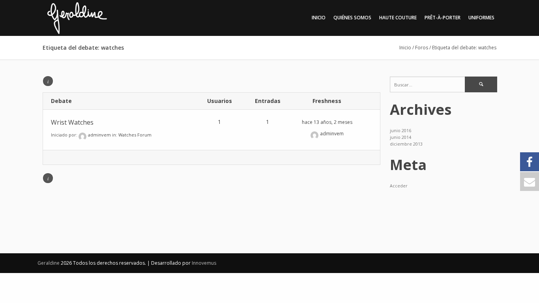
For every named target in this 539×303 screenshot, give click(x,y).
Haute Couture (398, 17)
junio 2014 (400, 137)
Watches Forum (135, 135)
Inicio (319, 17)
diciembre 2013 (406, 144)
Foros (421, 47)
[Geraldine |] (95, 18)
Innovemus (204, 263)
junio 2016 (400, 130)
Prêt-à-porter (442, 17)
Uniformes (481, 17)
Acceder (399, 186)
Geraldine (49, 263)
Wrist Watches (72, 122)
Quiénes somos (352, 17)
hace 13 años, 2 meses (327, 122)
